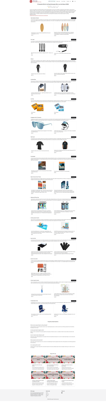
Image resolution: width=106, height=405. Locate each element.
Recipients (68, 1)
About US (47, 394)
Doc (46, 396)
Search (47, 392)
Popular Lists (58, 1)
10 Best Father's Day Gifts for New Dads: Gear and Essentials (39, 15)
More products (74, 39)
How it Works (63, 1)
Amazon (47, 395)
